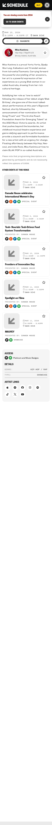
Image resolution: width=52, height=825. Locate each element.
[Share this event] (46, 41)
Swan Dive (38, 36)
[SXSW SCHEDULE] (15, 5)
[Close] (47, 19)
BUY (38, 5)
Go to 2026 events (15, 21)
